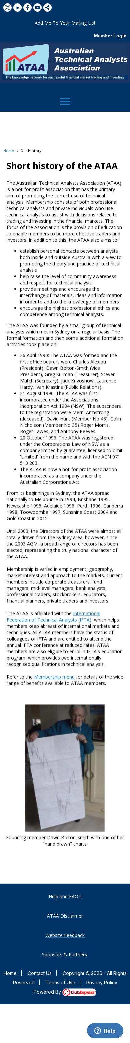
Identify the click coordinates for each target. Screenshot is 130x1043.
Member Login (110, 35)
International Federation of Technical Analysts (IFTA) (53, 616)
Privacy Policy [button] (101, 982)
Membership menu (54, 677)
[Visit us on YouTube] (37, 7)
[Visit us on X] (7, 7)
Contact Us (40, 973)
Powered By (48, 992)
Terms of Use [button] (60, 982)
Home (8, 150)
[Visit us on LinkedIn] (17, 7)
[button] (65, 23)
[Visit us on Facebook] (27, 7)
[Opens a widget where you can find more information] (105, 1031)
